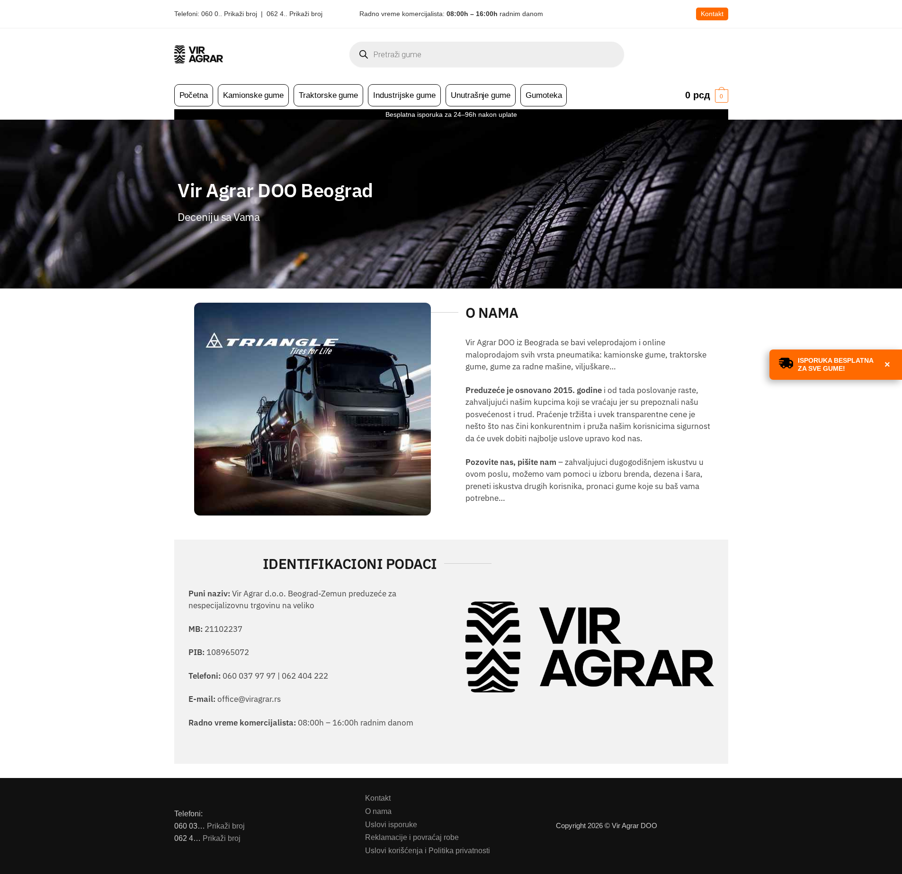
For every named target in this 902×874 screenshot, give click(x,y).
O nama (378, 811)
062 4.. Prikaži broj (294, 13)
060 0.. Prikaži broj (229, 13)
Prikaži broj (226, 826)
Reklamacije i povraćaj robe (412, 837)
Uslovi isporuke (391, 825)
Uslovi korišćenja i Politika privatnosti (427, 851)
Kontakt (712, 13)
